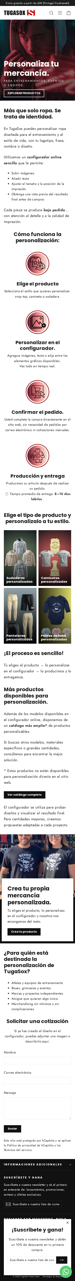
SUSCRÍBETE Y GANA (23, 1177)
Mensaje (10, 1092)
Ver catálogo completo (25, 795)
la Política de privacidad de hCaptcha (29, 1145)
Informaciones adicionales (33, 1164)
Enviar (12, 1129)
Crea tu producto (24, 932)
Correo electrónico (17, 1072)
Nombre (10, 1052)
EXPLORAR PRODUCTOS (24, 93)
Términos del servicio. (18, 1150)
